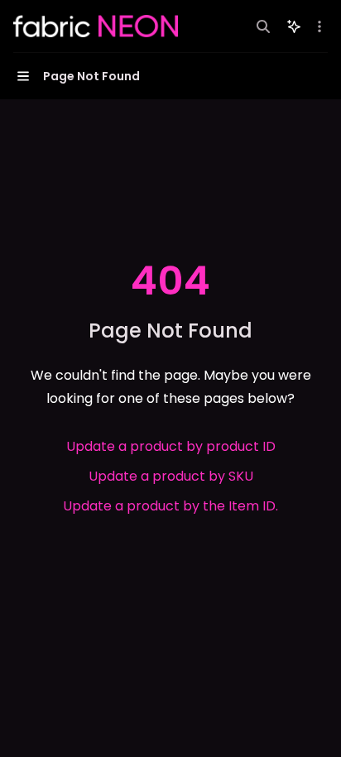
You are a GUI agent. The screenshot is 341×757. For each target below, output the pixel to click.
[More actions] (319, 26)
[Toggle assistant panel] (293, 26)
